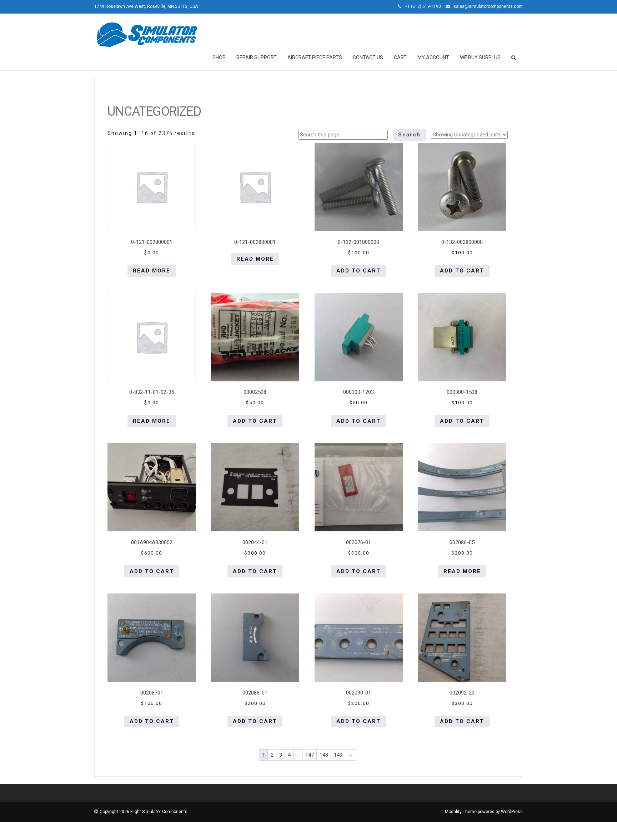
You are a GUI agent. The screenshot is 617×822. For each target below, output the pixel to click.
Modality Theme (461, 811)
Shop (219, 57)
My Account (433, 57)
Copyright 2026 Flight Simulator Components (143, 811)
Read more (151, 270)
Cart (400, 57)
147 (309, 755)
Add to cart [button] (358, 270)
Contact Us (368, 57)
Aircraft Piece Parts (314, 57)
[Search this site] (514, 57)
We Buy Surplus (480, 57)
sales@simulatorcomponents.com (488, 6)
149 (338, 755)
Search (409, 134)
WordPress (512, 811)
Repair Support (256, 57)
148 (324, 755)
